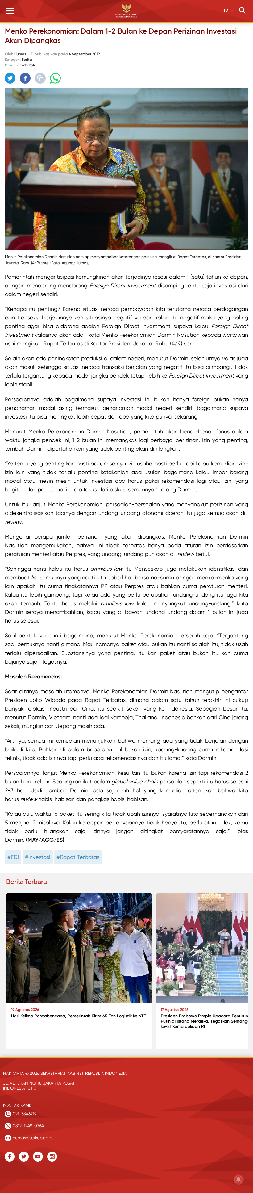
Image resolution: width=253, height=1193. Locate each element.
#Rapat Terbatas (77, 857)
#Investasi (37, 857)
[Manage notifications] (238, 1179)
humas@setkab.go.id (31, 1137)
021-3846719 (23, 1113)
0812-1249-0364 (27, 1125)
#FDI (13, 857)
